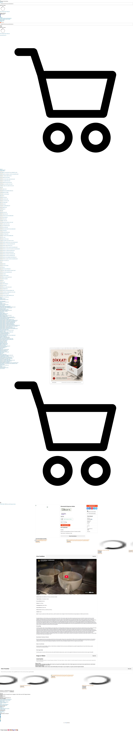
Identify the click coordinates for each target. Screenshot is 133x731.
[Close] (83, 347)
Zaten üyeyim (54, 382)
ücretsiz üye (75, 382)
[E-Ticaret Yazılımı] (66, 722)
